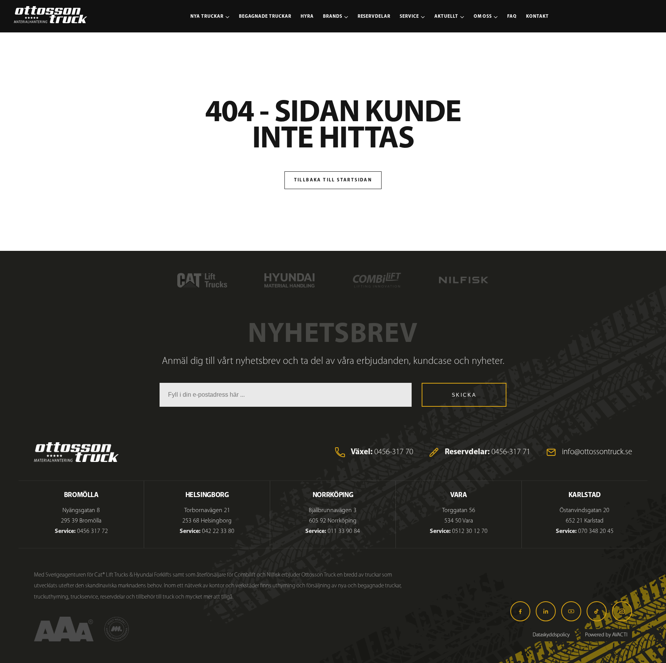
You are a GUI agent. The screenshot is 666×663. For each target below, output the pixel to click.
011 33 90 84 (344, 531)
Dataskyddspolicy (551, 635)
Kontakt (537, 16)
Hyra (307, 16)
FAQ (512, 16)
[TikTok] (597, 611)
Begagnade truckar (265, 16)
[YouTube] (571, 611)
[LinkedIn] (546, 611)
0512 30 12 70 (470, 531)
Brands (332, 16)
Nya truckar (207, 16)
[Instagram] (622, 611)
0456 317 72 (92, 531)
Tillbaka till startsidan (333, 180)
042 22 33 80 (218, 531)
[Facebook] (520, 611)
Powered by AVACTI (606, 635)
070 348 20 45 (596, 531)
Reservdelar (374, 16)
